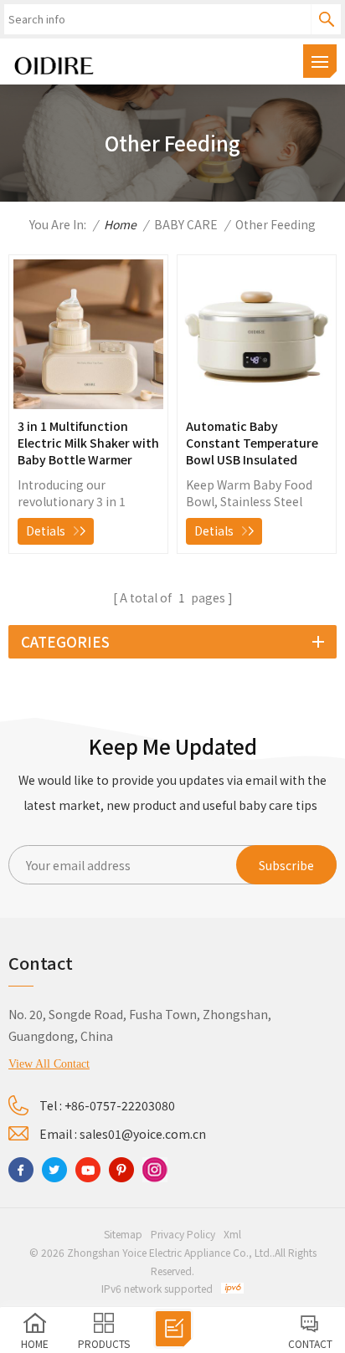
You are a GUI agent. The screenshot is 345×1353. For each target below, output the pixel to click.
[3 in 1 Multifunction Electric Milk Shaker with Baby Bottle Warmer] (88, 404)
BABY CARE (186, 224)
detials (45, 530)
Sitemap (123, 1234)
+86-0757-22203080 (119, 1105)
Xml (232, 1234)
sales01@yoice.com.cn (143, 1133)
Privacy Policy (183, 1234)
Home (120, 224)
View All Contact (49, 1064)
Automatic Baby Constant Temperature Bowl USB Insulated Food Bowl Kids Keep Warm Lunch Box (252, 443)
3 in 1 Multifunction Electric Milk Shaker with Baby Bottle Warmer (88, 443)
